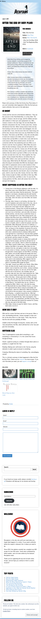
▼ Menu (3, 1)
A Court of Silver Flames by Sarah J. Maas (18, 586)
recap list (22, 359)
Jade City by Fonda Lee (27, 379)
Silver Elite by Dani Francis (14, 589)
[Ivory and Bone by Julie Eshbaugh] (10, 373)
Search (6, 467)
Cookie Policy (6, 611)
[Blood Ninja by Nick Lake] (10, 387)
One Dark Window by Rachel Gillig (16, 591)
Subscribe (9, 500)
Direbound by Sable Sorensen (14, 580)
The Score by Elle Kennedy (14, 583)
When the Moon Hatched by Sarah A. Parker (19, 582)
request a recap (26, 361)
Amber (11, 404)
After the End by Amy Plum (17, 22)
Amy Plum (30, 35)
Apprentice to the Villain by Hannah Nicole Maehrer (20, 588)
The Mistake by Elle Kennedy (14, 585)
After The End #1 (32, 37)
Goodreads (30, 48)
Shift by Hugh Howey (12, 577)
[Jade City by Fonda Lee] (27, 373)
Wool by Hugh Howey (12, 579)
